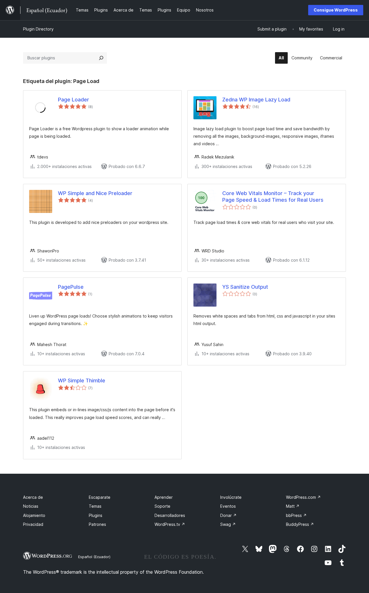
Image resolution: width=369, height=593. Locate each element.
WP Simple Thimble (81, 380)
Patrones (97, 524)
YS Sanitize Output (245, 287)
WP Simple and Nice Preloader (95, 193)
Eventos (228, 506)
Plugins (95, 515)
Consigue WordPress (336, 9)
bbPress (296, 515)
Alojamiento (34, 515)
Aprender (164, 497)
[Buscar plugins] (101, 58)
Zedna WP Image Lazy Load (256, 100)
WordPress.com (303, 497)
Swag (228, 524)
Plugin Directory (38, 29)
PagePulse (71, 287)
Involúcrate (231, 497)
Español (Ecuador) (94, 556)
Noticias (30, 506)
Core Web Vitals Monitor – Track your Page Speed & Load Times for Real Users (272, 196)
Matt (293, 506)
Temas (95, 506)
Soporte (162, 506)
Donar (228, 515)
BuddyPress (300, 524)
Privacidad (33, 524)
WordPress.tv (170, 524)
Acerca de (33, 497)
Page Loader (73, 100)
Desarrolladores (170, 515)
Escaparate (99, 497)
